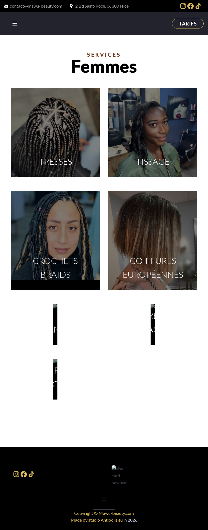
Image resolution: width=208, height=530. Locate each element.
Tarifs (188, 24)
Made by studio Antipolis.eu (97, 519)
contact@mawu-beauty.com (36, 5)
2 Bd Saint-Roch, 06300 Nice (102, 5)
